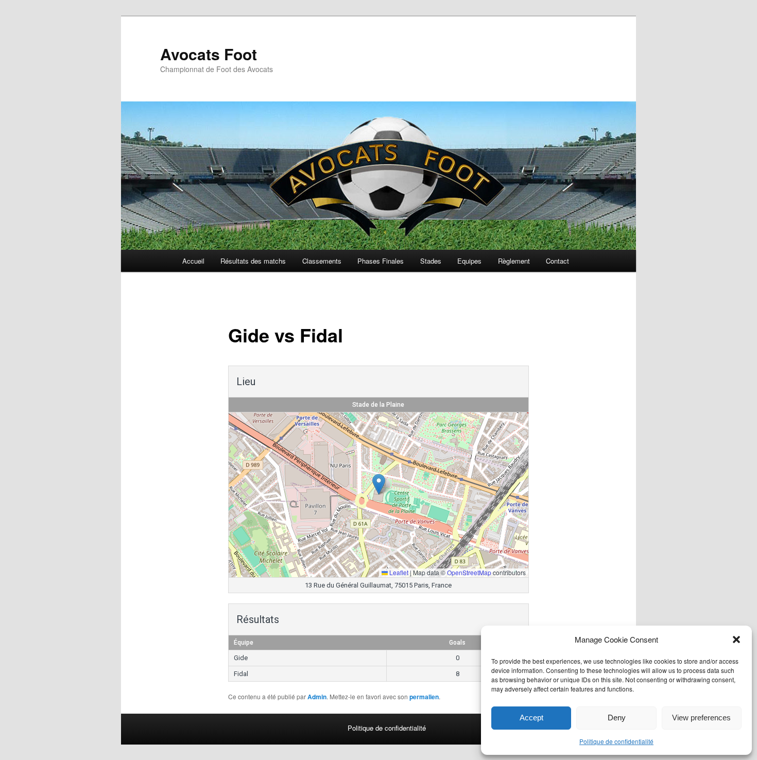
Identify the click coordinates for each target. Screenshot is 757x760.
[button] (736, 639)
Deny (617, 717)
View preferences (701, 717)
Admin (316, 696)
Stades (430, 261)
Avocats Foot (208, 54)
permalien (424, 696)
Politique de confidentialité (616, 741)
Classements (321, 261)
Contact (557, 261)
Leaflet (398, 572)
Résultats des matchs (253, 261)
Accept (531, 717)
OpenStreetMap (469, 572)
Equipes (469, 261)
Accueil (193, 261)
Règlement (514, 261)
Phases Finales (380, 261)
